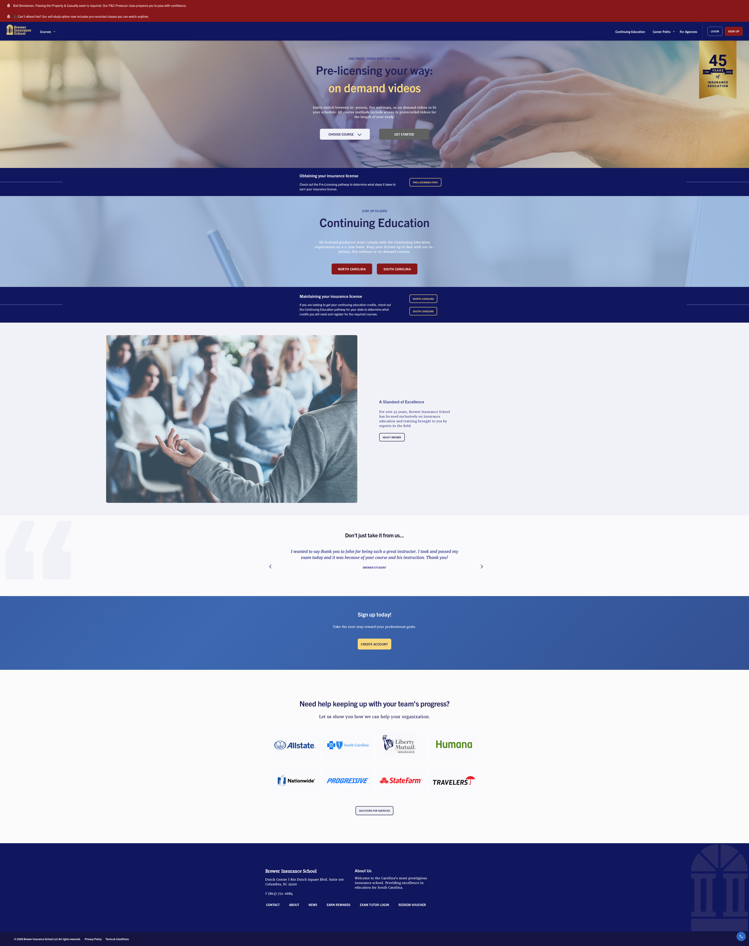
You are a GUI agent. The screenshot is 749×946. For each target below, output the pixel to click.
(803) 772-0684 (280, 894)
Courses (45, 32)
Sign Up (733, 31)
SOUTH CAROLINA (397, 269)
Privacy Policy (93, 939)
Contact (273, 905)
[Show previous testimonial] (265, 566)
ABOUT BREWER (392, 437)
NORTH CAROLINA (352, 269)
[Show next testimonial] (484, 566)
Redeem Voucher (412, 905)
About (294, 905)
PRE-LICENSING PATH (425, 182)
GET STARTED (404, 134)
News (313, 905)
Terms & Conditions (117, 939)
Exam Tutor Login (374, 905)
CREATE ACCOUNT (374, 644)
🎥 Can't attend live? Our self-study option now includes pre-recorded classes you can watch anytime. (81, 16)
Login (715, 31)
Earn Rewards (339, 905)
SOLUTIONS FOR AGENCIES (374, 810)
